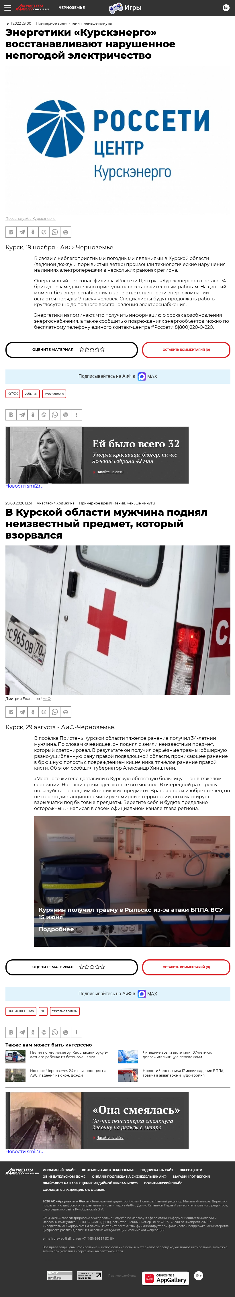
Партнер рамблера (122, 1275)
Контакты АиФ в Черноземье (108, 1170)
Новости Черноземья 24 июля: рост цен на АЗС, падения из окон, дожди (68, 1073)
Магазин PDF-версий (191, 1177)
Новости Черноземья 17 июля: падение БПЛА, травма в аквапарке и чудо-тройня (183, 1073)
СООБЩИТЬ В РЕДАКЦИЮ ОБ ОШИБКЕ (74, 1190)
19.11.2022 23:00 (18, 23)
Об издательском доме (64, 1177)
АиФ (47, 699)
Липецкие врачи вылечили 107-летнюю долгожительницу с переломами (177, 1054)
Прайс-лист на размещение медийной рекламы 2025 (90, 1183)
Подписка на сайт (156, 1170)
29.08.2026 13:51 (18, 503)
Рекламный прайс (59, 1170)
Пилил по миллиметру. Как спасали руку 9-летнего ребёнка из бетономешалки (69, 1054)
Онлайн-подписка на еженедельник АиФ (129, 1177)
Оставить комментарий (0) (186, 350)
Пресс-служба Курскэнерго (30, 218)
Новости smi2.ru (24, 486)
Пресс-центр (191, 1170)
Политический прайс (163, 1183)
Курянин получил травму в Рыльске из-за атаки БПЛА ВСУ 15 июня (131, 913)
